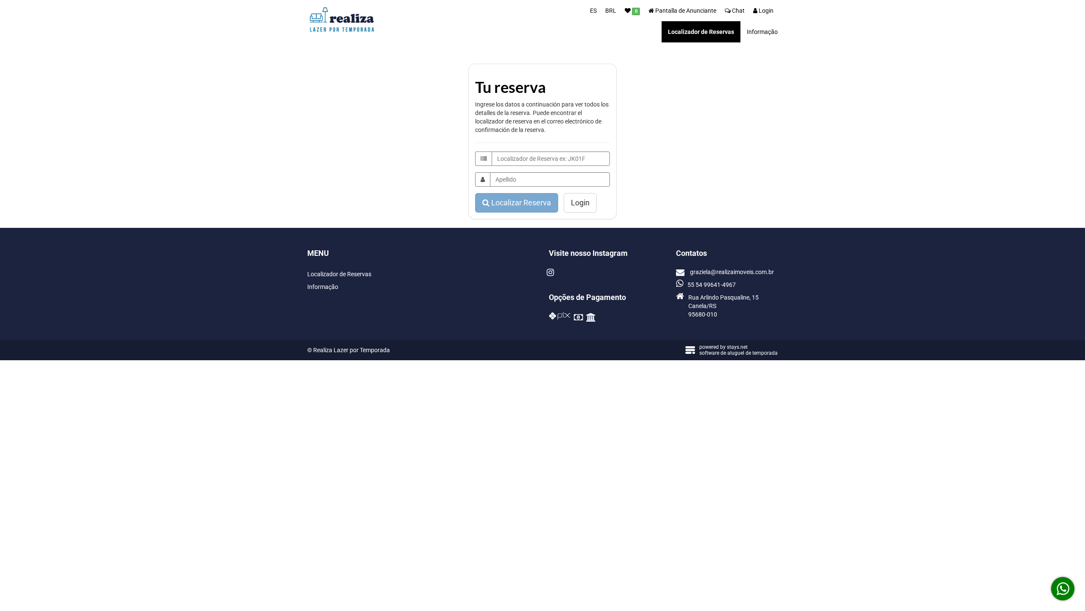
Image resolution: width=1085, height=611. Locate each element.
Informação (762, 31)
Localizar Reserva (520, 202)
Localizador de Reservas (701, 31)
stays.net (737, 347)
